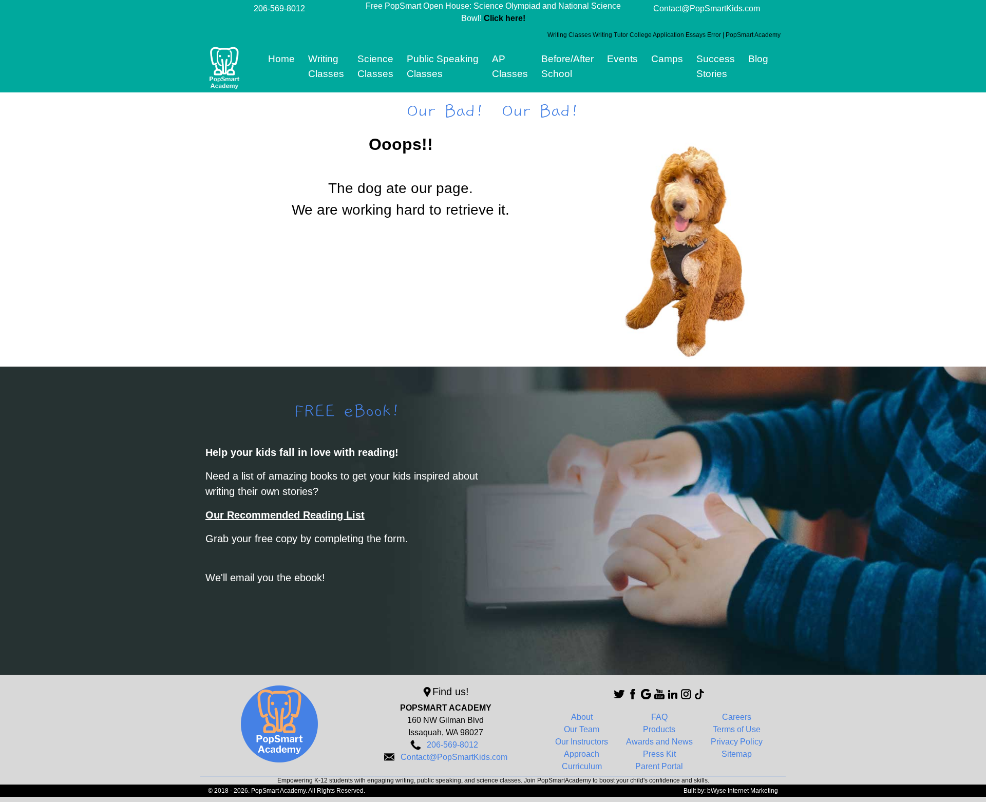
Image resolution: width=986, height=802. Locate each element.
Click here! (504, 18)
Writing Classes (326, 66)
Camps (667, 58)
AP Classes (510, 66)
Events (622, 58)
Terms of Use (737, 729)
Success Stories (715, 66)
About (582, 717)
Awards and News (659, 741)
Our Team (581, 729)
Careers (736, 717)
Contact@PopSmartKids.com (706, 8)
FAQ (659, 717)
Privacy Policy (737, 741)
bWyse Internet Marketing (742, 790)
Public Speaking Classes (443, 66)
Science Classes (375, 66)
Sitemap (737, 754)
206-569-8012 (279, 8)
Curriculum (582, 766)
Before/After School (567, 66)
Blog (758, 58)
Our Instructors (581, 741)
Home (281, 58)
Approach (581, 754)
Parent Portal (659, 766)
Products (659, 729)
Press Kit (659, 754)
